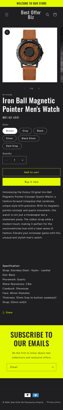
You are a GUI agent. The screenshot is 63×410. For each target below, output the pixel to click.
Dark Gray (12, 146)
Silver (9, 138)
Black (40, 130)
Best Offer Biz (17, 402)
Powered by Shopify (34, 402)
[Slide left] (24, 88)
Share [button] (9, 312)
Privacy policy (53, 402)
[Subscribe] (52, 367)
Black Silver (29, 138)
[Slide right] (39, 88)
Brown (10, 130)
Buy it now (31, 181)
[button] (6, 14)
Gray (25, 130)
